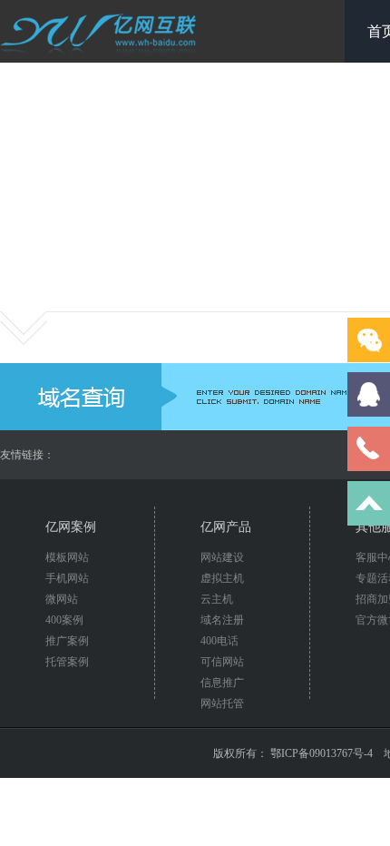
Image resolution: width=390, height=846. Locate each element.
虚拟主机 (222, 578)
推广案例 (67, 640)
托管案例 (67, 661)
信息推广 (222, 682)
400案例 (64, 620)
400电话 (219, 640)
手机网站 (67, 578)
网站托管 (222, 703)
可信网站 (222, 661)
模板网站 (67, 557)
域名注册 (222, 620)
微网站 (61, 599)
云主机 (216, 599)
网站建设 (222, 557)
